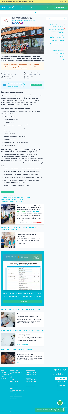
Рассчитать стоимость (22, 344)
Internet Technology (47, 12)
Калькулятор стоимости (24, 335)
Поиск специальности (24, 314)
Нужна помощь (21, 246)
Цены (18, 362)
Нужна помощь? (61, 381)
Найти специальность (22, 325)
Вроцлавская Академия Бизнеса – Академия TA (28, 12)
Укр (63, 4)
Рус (66, 4)
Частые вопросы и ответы (32, 383)
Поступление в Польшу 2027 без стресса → (13, 201)
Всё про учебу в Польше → (8, 196)
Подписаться (36, 84)
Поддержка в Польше (31, 372)
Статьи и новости (14, 381)
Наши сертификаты (31, 381)
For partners (62, 385)
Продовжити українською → (26, 1)
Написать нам (62, 389)
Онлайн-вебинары (30, 370)
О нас (11, 388)
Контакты (3, 378)
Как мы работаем (14, 386)
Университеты (11, 12)
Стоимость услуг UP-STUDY (25, 354)
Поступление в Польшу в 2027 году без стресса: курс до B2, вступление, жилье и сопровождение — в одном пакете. (29, 207)
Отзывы (12, 379)
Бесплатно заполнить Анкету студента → (12, 199)
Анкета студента (14, 370)
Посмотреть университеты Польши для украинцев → (16, 197)
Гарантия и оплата (30, 386)
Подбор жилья (13, 398)
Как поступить (13, 383)
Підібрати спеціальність (20, 68)
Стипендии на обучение (16, 396)
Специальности (5, 374)
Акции (2, 370)
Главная (3, 12)
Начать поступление (60, 7)
